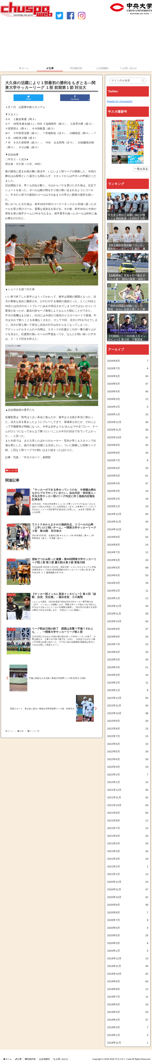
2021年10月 (127, 805)
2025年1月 (127, 506)
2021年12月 (127, 789)
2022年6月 (127, 743)
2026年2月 (127, 406)
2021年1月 (127, 874)
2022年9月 (127, 720)
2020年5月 (127, 935)
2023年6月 (127, 651)
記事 (20, 1059)
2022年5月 (127, 751)
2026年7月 (127, 368)
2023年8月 (127, 636)
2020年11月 (127, 889)
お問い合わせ (62, 1059)
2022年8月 (127, 728)
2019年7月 (127, 996)
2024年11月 (127, 521)
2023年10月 (127, 621)
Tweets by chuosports (119, 101)
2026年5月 (127, 383)
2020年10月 (127, 897)
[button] (143, 81)
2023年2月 (127, 682)
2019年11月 (127, 966)
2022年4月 (127, 759)
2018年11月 (127, 1042)
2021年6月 (127, 835)
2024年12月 (127, 514)
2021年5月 (127, 843)
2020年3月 (127, 943)
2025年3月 (127, 490)
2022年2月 (127, 774)
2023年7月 (127, 644)
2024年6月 (127, 560)
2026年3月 (127, 399)
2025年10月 (127, 437)
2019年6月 (127, 1004)
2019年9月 (127, 981)
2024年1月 (127, 598)
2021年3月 (127, 858)
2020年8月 (127, 912)
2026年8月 (127, 360)
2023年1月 (127, 690)
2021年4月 (127, 851)
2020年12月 (127, 881)
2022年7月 (127, 736)
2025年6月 (127, 468)
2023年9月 (127, 628)
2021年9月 (127, 812)
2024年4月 (127, 575)
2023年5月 (127, 659)
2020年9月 (127, 904)
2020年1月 (127, 950)
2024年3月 (127, 582)
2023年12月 (127, 605)
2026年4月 (127, 391)
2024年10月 (127, 529)
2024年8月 (127, 544)
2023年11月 (127, 613)
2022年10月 (127, 713)
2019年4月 (127, 1019)
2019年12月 (127, 958)
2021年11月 (127, 797)
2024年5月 (127, 567)
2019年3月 (127, 1027)
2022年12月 (127, 697)
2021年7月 (127, 828)
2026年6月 (127, 376)
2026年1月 (127, 414)
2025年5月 (127, 475)
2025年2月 (127, 498)
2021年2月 (127, 866)
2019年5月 (127, 1012)
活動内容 (31, 1059)
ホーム (8, 1059)
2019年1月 (127, 1035)
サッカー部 (12, 470)
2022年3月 (127, 766)
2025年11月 (127, 429)
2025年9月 (127, 445)
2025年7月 (127, 460)
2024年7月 (127, 552)
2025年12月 (127, 422)
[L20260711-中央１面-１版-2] (128, 141)
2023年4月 (127, 667)
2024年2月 (127, 590)
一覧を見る (141, 168)
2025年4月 (127, 483)
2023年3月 (127, 674)
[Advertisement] (76, 43)
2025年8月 (127, 452)
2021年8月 (127, 820)
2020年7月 (127, 920)
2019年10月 (127, 973)
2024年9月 (127, 536)
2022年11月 (127, 705)
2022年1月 (127, 782)
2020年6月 (127, 927)
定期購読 (46, 1059)
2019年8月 (127, 989)
